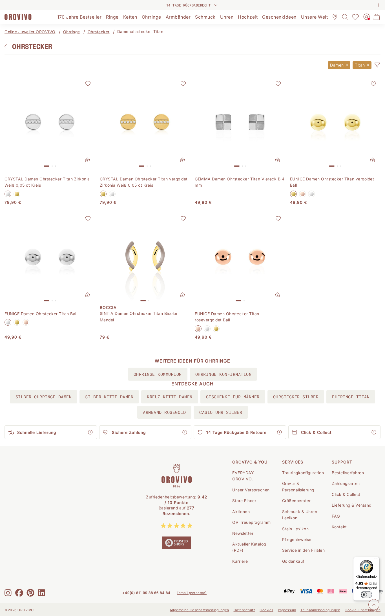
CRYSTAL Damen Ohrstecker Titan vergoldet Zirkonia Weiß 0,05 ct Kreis (144, 181)
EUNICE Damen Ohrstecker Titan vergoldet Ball (332, 181)
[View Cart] (376, 17)
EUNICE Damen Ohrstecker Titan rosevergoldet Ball (227, 316)
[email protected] (192, 593)
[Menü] (376, 560)
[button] (377, 65)
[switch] (366, 594)
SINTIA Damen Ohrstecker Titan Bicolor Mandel (139, 316)
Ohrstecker (99, 31)
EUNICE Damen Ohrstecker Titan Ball (41, 313)
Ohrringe (71, 31)
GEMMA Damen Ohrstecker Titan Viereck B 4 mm (239, 181)
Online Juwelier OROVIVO (30, 31)
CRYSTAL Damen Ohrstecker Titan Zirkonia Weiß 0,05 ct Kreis (47, 181)
